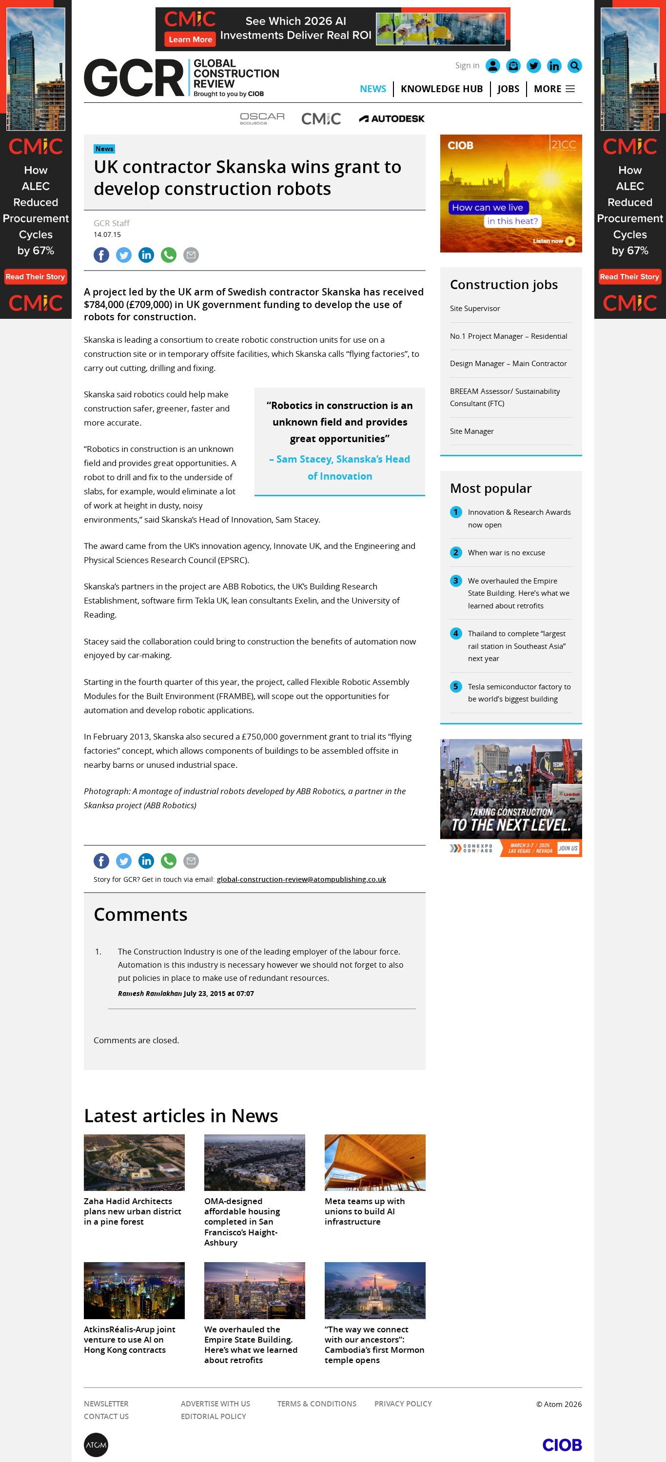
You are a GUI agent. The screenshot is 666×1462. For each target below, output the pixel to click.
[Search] (575, 65)
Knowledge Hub (442, 88)
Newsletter (106, 1404)
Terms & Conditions (316, 1404)
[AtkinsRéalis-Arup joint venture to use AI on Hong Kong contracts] (134, 1290)
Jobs (508, 88)
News (373, 88)
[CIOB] (457, 1445)
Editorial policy (213, 1416)
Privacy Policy (403, 1404)
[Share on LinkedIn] (146, 255)
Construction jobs (504, 284)
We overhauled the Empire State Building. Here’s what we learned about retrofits (518, 593)
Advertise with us (215, 1404)
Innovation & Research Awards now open (519, 518)
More (548, 88)
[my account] (493, 65)
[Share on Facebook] (101, 255)
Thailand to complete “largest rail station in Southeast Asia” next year (517, 645)
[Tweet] (124, 255)
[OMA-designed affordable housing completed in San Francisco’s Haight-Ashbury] (254, 1162)
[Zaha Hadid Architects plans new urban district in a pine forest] (134, 1162)
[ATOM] (208, 1445)
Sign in (467, 65)
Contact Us (106, 1416)
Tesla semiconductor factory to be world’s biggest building (519, 693)
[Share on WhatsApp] (168, 255)
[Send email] (191, 255)
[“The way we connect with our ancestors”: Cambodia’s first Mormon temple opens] (375, 1290)
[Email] (513, 65)
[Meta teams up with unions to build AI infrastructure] (375, 1162)
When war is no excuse (506, 552)
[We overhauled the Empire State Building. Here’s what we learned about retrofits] (254, 1290)
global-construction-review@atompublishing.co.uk (301, 879)
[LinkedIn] (554, 65)
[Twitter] (534, 65)
